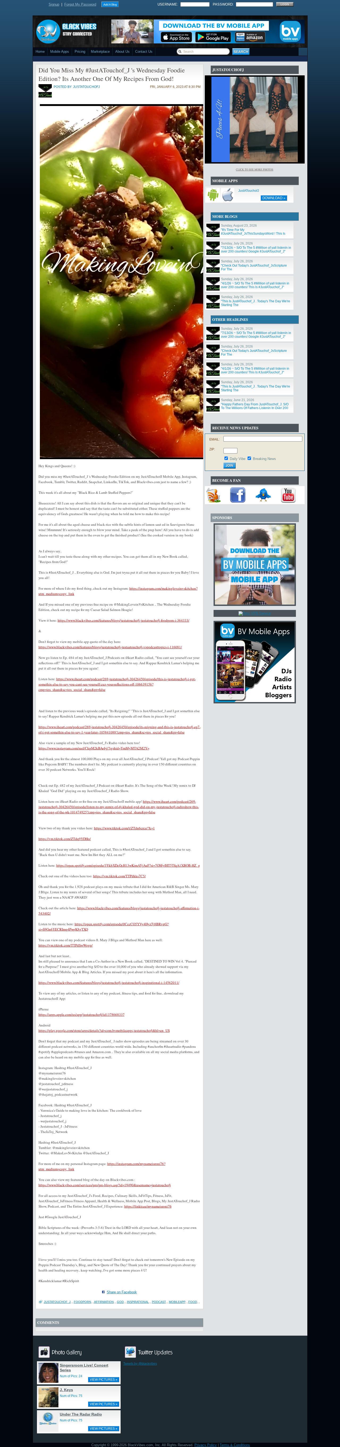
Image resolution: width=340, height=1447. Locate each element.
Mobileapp (177, 1301)
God (120, 1301)
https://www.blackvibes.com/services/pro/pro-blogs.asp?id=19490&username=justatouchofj (105, 1185)
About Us (122, 52)
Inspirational (138, 1301)
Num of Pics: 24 (71, 1376)
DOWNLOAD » (273, 198)
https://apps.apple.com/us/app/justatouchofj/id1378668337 (82, 1014)
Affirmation (104, 1301)
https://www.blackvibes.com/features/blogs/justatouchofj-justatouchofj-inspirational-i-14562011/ (109, 982)
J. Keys (66, 1390)
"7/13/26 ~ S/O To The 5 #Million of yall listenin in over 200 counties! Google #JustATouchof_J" (256, 249)
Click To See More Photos (254, 169)
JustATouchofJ (248, 191)
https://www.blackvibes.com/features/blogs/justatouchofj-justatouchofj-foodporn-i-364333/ (123, 620)
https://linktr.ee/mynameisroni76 (148, 1206)
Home (40, 52)
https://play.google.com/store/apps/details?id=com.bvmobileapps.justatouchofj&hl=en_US (104, 1030)
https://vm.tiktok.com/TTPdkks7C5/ (119, 876)
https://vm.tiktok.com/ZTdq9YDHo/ (65, 838)
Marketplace (100, 52)
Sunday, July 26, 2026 (237, 243)
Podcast (159, 1301)
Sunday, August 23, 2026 (239, 225)
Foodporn (82, 1301)
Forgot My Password (80, 4)
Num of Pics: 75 (71, 1396)
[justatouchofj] (45, 96)
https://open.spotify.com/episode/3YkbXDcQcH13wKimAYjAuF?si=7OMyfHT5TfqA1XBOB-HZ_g (128, 865)
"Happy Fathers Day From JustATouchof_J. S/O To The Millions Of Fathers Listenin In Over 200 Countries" (254, 408)
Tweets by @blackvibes (140, 1364)
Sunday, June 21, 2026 (237, 400)
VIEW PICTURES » (103, 1379)
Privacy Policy (205, 1445)
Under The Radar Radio (81, 1414)
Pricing (80, 52)
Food (192, 1301)
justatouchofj (86, 87)
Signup (54, 4)
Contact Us (143, 52)
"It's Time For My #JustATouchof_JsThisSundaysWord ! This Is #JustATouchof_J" (253, 233)
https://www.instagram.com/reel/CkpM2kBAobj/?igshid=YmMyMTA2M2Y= (94, 748)
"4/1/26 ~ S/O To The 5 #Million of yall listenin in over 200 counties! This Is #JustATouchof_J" (255, 285)
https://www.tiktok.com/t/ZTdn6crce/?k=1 (124, 828)
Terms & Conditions (235, 1445)
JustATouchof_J (57, 1301)
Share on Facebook (122, 1292)
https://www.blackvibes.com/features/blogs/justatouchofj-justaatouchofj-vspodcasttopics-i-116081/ (110, 647)
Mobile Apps (59, 52)
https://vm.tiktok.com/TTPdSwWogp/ (66, 945)
